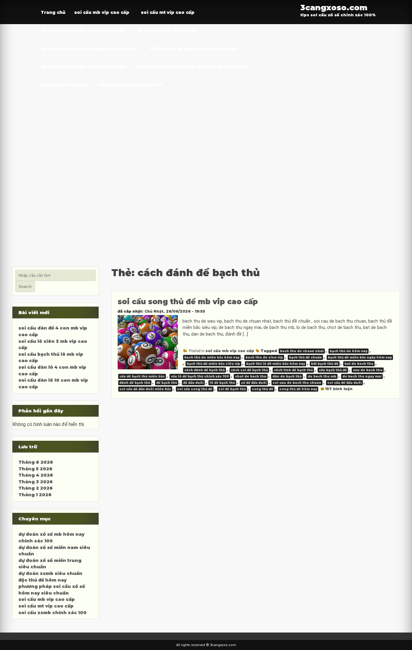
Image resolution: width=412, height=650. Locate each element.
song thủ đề (262, 389)
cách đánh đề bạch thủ (204, 370)
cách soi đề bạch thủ (249, 370)
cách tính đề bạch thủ (293, 370)
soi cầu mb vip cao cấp (101, 12)
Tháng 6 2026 (35, 462)
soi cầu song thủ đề (194, 389)
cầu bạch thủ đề (333, 370)
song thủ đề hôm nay (298, 389)
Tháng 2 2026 (35, 488)
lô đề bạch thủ (222, 383)
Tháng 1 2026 (35, 494)
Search (25, 286)
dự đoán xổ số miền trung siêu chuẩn (193, 48)
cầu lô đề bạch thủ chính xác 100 (200, 376)
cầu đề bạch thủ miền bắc (142, 376)
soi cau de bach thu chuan (297, 383)
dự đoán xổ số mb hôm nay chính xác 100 (89, 48)
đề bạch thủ (166, 383)
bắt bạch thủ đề (324, 364)
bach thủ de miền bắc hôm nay (211, 357)
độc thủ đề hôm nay (64, 84)
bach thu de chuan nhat (302, 351)
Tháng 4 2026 (35, 475)
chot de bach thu (250, 376)
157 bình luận (339, 389)
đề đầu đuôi (193, 383)
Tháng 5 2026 (35, 469)
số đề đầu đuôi (254, 383)
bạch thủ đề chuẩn (305, 357)
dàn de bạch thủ (287, 376)
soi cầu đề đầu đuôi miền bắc (145, 389)
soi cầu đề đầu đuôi (344, 383)
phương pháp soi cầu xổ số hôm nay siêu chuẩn (193, 66)
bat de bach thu (358, 364)
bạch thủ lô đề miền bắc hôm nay (275, 364)
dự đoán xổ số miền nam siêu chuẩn (83, 30)
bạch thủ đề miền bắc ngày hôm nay (360, 357)
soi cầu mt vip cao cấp (168, 12)
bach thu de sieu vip (264, 357)
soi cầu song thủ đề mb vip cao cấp (188, 301)
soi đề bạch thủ (232, 389)
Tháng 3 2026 (35, 481)
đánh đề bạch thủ (134, 383)
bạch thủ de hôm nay (348, 351)
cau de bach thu (367, 370)
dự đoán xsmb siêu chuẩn (167, 30)
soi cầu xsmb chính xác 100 (131, 84)
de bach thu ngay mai (362, 376)
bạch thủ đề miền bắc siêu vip (213, 364)
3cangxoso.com (333, 7)
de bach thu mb (322, 376)
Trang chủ (53, 12)
